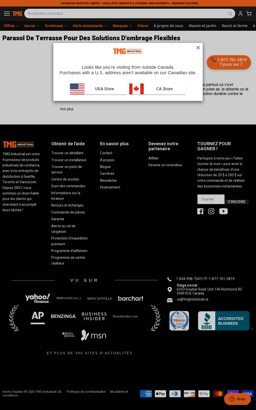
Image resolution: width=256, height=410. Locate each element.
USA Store (104, 88)
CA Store (164, 88)
